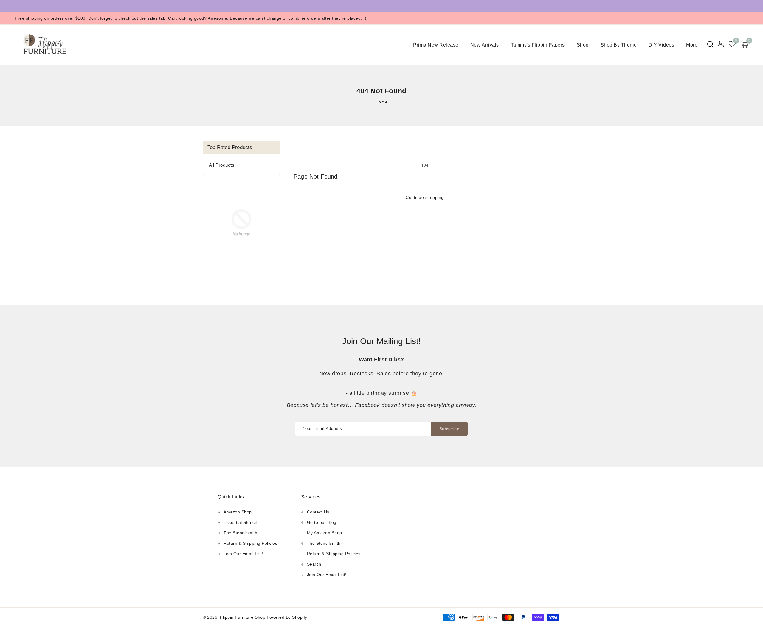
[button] (710, 44)
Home (381, 102)
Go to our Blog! (322, 522)
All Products (221, 165)
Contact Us (318, 512)
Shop (583, 44)
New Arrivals (484, 44)
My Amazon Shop (324, 532)
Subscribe (449, 428)
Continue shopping (425, 197)
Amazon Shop (238, 512)
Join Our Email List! (243, 553)
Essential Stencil (240, 522)
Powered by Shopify (287, 617)
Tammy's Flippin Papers (538, 44)
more (691, 44)
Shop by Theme (619, 44)
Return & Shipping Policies (250, 543)
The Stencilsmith (240, 532)
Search (314, 564)
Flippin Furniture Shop (242, 617)
